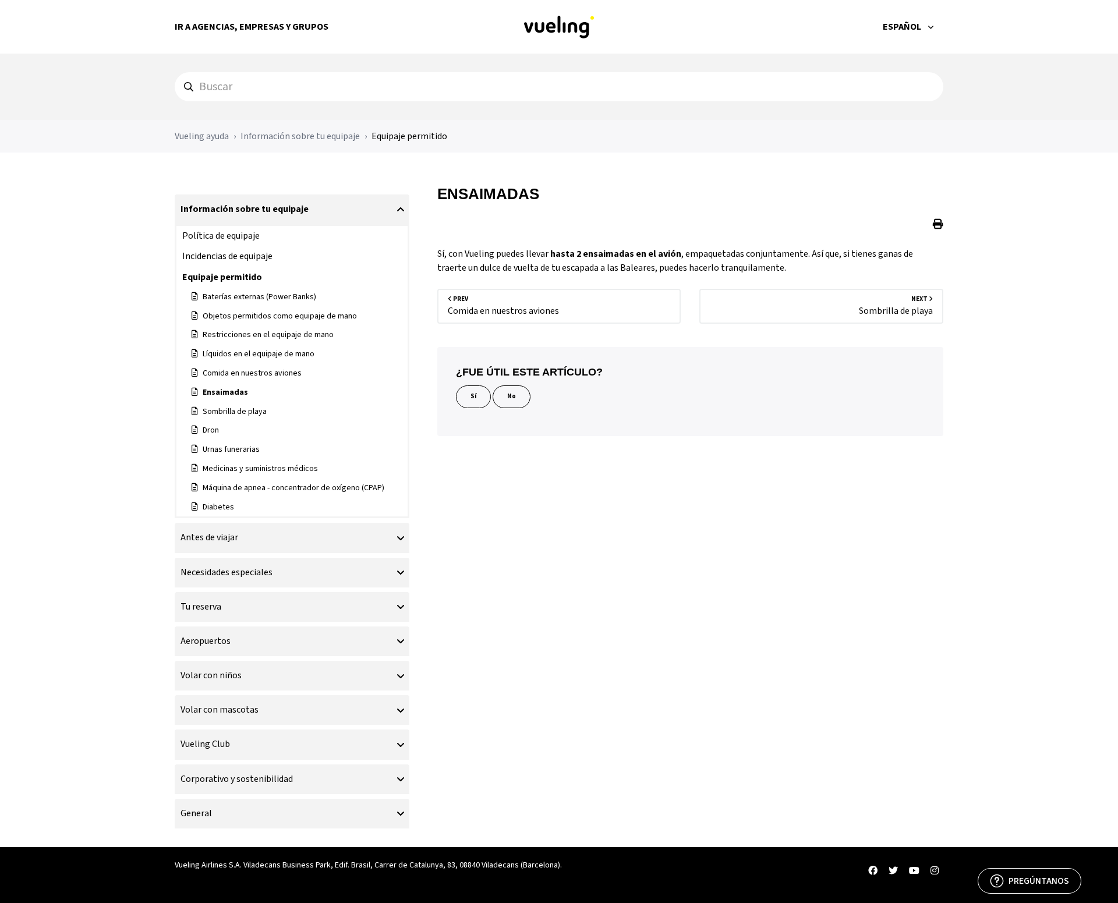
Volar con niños (211, 675)
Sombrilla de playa (235, 411)
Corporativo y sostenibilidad (237, 779)
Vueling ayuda (202, 136)
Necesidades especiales (227, 572)
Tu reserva (201, 606)
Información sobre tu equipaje (300, 136)
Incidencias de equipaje (227, 256)
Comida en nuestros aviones (252, 373)
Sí (473, 396)
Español (903, 26)
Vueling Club (205, 744)
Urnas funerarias (231, 449)
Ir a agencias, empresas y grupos (251, 26)
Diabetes (218, 507)
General (196, 813)
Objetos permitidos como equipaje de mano (280, 316)
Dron (211, 430)
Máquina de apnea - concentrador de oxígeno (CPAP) (293, 488)
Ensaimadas (225, 392)
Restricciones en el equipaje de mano (268, 335)
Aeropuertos (206, 641)
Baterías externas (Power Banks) (259, 297)
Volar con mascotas (220, 709)
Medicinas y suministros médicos (260, 468)
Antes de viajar (209, 537)
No (511, 396)
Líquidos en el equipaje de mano (258, 354)
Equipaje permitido (409, 136)
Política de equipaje (221, 235)
